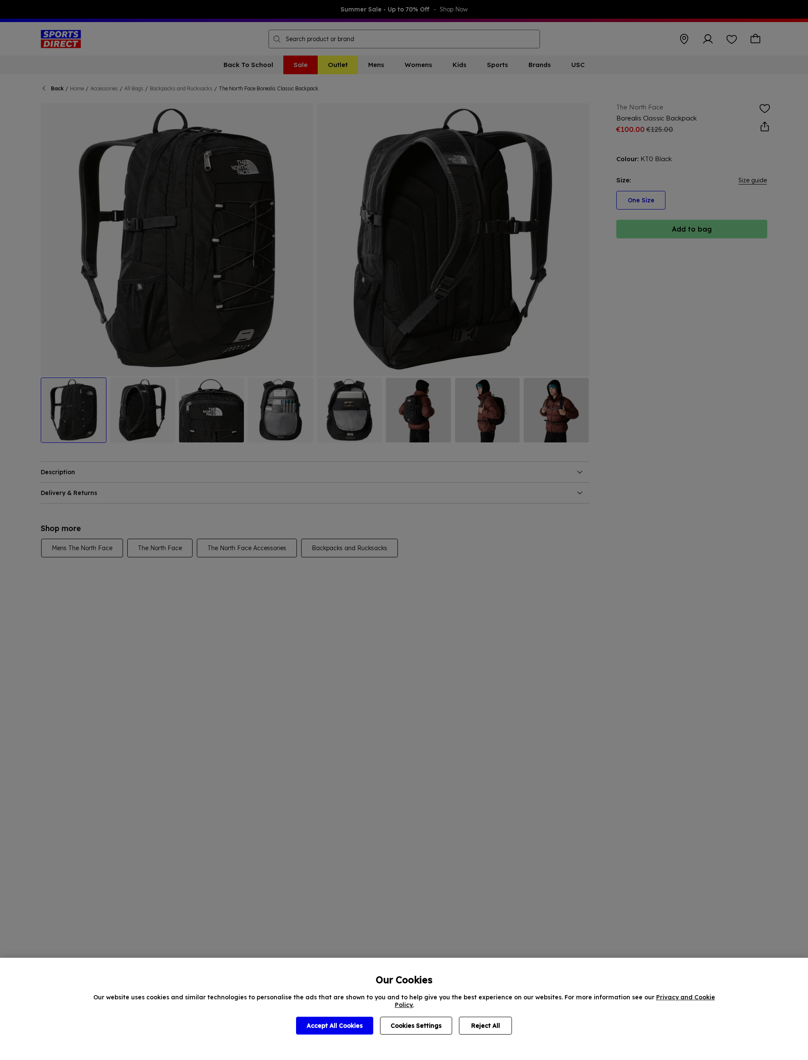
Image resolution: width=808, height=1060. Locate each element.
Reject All (485, 1025)
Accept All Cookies (335, 1025)
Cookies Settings (416, 1025)
